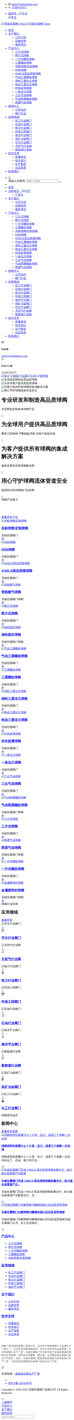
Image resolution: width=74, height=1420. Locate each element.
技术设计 (20, 160)
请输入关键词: (17, 180)
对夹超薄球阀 (23, 88)
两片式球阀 (22, 55)
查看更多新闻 (9, 1131)
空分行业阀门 (23, 142)
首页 (11, 30)
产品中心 (13, 48)
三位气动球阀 (23, 95)
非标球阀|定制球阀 (26, 66)
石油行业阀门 (23, 124)
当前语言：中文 (19, 191)
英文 (14, 17)
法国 (25, 375)
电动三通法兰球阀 (26, 84)
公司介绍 (20, 37)
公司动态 (20, 109)
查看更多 (6, 920)
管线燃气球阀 (11, 592)
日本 (33, 375)
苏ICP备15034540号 (20, 1383)
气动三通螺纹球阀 (26, 77)
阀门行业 (20, 113)
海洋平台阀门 (23, 135)
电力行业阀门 (23, 127)
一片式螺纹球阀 (24, 59)
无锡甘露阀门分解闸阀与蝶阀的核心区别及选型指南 (33, 1212)
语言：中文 (19, 13)
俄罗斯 (44, 375)
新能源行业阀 (23, 149)
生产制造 (20, 164)
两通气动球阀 (23, 102)
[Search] (60, 181)
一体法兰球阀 (23, 91)
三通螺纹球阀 (23, 62)
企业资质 (20, 167)
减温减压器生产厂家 (27, 1373)
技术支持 (13, 153)
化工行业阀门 (23, 120)
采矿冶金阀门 (23, 138)
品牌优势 (20, 41)
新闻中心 (13, 106)
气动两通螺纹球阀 (26, 98)
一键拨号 (6, 1402)
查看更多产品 (9, 517)
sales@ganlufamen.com (25, 4)
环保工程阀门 (23, 131)
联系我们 (13, 171)
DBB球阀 (21, 69)
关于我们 (13, 33)
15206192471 (19, 7)
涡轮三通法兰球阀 (26, 80)
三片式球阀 (22, 51)
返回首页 (6, 1413)
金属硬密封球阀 (12, 890)
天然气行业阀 (23, 146)
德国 (16, 375)
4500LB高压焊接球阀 (28, 73)
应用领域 (13, 117)
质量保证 (20, 156)
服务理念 (20, 44)
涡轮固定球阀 (11, 634)
